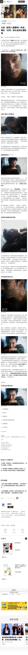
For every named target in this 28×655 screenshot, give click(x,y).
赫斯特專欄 (13, 525)
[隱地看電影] (7, 548)
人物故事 (7, 525)
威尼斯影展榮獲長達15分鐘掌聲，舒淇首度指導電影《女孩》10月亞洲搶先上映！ (12, 638)
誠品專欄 (2, 525)
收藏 (4, 23)
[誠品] (8, 1)
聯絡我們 (14, 590)
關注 (10, 507)
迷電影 (3, 644)
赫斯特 (9, 504)
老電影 (11, 40)
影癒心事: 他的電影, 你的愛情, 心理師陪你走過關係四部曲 (21, 566)
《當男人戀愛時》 (22, 364)
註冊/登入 (21, 1)
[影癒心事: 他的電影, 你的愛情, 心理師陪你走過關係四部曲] (7, 570)
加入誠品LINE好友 (14, 592)
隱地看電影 (18, 542)
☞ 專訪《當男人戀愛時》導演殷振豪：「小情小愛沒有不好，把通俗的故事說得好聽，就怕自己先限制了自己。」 (13, 485)
